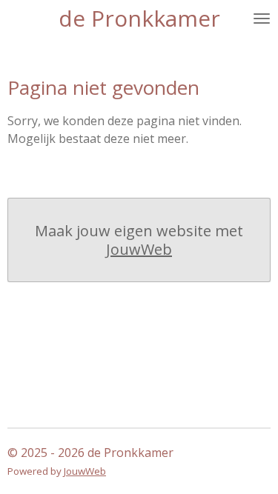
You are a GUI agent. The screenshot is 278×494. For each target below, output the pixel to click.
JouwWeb (139, 249)
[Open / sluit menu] (261, 18)
